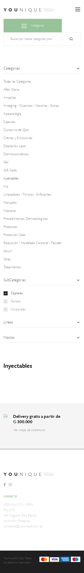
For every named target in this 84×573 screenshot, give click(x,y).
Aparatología (12, 114)
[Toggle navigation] (78, 9)
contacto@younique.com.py (23, 526)
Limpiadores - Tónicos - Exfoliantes (27, 195)
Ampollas (10, 98)
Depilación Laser (15, 146)
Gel (6, 162)
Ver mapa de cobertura (29, 430)
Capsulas (9, 122)
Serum (8, 251)
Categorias (12, 68)
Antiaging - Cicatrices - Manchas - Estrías (31, 106)
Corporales (18, 309)
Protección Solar (15, 235)
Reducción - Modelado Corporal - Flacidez (33, 243)
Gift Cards (10, 170)
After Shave (11, 90)
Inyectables (11, 178)
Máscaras (10, 211)
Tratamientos (12, 267)
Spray (7, 259)
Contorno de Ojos (16, 130)
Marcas (9, 337)
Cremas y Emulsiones (18, 138)
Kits (6, 187)
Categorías (37, 26)
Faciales (16, 301)
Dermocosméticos (16, 154)
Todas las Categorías (17, 82)
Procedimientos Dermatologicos (26, 219)
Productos (10, 227)
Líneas (8, 322)
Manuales (10, 203)
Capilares (17, 293)
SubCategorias (15, 280)
